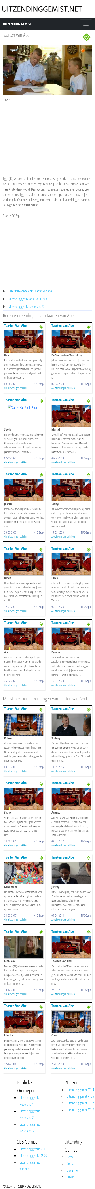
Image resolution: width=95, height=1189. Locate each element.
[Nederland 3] (86, 36)
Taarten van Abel (17, 34)
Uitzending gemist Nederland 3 (26, 306)
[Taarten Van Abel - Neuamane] (24, 872)
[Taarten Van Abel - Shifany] (71, 724)
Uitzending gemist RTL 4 (80, 1089)
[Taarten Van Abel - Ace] (24, 638)
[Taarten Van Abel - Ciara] (71, 1021)
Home (70, 1157)
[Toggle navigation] (86, 23)
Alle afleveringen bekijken (16, 388)
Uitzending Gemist (17, 23)
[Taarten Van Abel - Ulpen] (24, 563)
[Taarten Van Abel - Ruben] (24, 724)
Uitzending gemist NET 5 (33, 1149)
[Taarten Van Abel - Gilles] (71, 563)
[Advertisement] (47, 134)
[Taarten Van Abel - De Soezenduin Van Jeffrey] (71, 341)
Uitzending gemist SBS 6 (33, 1155)
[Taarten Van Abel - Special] (24, 407)
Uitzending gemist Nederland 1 (29, 1101)
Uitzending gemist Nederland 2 (29, 1114)
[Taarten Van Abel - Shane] (24, 798)
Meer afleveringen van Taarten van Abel (30, 291)
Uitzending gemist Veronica (29, 1165)
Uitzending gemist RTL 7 (80, 1103)
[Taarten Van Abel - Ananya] (71, 798)
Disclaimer (72, 1170)
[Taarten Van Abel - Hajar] (24, 341)
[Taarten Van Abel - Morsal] (71, 415)
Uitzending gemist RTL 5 (80, 1096)
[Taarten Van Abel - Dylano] (71, 638)
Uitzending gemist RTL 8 (80, 1109)
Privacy (70, 1176)
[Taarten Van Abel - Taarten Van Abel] (71, 947)
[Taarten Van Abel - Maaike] (24, 1021)
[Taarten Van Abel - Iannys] (71, 489)
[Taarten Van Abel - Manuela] (24, 947)
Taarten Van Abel (15, 325)
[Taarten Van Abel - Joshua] (24, 489)
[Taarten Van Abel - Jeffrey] (71, 872)
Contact (71, 1163)
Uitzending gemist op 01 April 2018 (28, 298)
